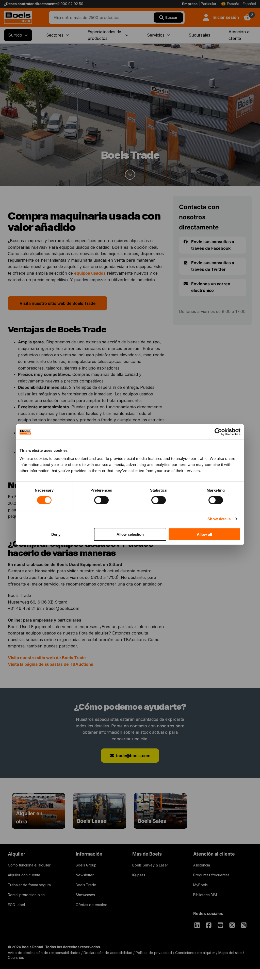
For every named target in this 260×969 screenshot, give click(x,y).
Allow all (204, 534)
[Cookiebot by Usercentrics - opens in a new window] (218, 432)
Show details (219, 519)
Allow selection (130, 534)
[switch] (101, 500)
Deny (55, 534)
